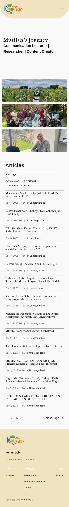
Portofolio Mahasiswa (19, 185)
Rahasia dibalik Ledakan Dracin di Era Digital (31, 263)
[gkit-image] (13, 9)
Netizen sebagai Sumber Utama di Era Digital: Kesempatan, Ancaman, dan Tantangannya (32, 315)
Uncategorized (37, 202)
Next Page (55, 418)
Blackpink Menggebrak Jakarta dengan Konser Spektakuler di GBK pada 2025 (32, 248)
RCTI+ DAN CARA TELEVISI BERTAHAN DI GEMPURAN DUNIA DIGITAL (32, 398)
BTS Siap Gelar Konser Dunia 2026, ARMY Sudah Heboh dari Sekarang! (31, 230)
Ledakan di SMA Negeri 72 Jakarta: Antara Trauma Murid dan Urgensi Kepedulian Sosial (32, 280)
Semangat (11, 174)
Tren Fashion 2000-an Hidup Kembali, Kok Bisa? (34, 346)
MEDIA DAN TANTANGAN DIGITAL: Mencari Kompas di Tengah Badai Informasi (31, 362)
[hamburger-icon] (61, 9)
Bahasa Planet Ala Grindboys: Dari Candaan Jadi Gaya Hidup (33, 212)
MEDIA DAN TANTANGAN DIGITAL (30, 331)
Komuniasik (33, 180)
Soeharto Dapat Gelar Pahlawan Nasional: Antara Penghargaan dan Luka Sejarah (33, 298)
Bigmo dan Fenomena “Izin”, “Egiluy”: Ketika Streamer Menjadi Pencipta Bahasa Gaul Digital (32, 380)
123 (18, 418)
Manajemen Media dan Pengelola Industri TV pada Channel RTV (32, 195)
